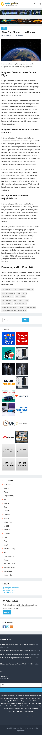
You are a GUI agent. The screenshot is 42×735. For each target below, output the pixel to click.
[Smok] (22, 375)
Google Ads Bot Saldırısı (12, 701)
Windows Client (9, 564)
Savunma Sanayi (9, 549)
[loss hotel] (21, 443)
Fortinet (6, 503)
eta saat (11, 708)
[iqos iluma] (22, 359)
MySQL (6, 526)
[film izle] (9, 359)
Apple (6, 492)
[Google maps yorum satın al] (9, 344)
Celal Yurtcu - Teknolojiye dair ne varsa (20, 728)
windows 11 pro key (28, 703)
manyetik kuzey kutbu (10, 307)
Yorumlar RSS (4, 679)
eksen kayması (20, 297)
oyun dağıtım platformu (10, 588)
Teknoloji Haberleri (36, 698)
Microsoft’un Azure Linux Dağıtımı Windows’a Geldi (16, 664)
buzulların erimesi (9, 293)
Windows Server (10, 568)
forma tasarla (11, 703)
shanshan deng (31, 307)
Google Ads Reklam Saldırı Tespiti (31, 701)
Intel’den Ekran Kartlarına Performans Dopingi (15, 650)
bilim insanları (19, 290)
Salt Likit (19, 711)
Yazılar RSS (4, 676)
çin (19, 293)
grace (27, 300)
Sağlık (6, 545)
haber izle (35, 706)
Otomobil (7, 534)
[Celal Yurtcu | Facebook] (4, 628)
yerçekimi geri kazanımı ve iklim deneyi (14, 310)
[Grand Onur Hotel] (8, 429)
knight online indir (35, 695)
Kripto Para (8, 522)
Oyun (5, 537)
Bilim (4, 28)
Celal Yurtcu (6, 35)
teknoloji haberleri (28, 711)
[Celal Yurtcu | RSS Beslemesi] (11, 628)
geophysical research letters (12, 300)
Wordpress (8, 571)
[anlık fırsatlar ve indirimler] (9, 388)
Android (6, 488)
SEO (5, 552)
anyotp (22, 698)
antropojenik (7, 290)
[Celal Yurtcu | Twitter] (7, 628)
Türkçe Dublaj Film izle (12, 706)
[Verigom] (21, 402)
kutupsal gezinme (21, 304)
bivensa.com (20, 695)
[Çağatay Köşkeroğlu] (21, 429)
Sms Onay (35, 708)
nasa (21, 307)
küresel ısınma (7, 304)
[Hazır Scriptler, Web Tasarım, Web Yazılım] (21, 23)
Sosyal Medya (9, 556)
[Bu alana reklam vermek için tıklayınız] (8, 456)
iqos (3, 701)
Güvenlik (7, 511)
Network (7, 530)
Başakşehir (4, 695)
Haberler (7, 515)
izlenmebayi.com (8, 590)
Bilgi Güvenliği (9, 496)
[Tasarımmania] (8, 443)
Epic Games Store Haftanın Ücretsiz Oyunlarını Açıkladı (17, 644)
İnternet (6, 518)
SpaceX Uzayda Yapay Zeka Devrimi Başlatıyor (15, 654)
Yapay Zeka (8, 575)
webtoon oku (19, 708)
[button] (34, 4)
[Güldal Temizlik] (21, 415)
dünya (25, 293)
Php (5, 541)
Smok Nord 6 (12, 711)
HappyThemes (21, 730)
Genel (6, 507)
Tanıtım (6, 560)
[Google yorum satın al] (22, 344)
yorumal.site (11, 695)
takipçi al (18, 703)
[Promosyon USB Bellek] (8, 415)
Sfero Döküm (28, 708)
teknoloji (3, 703)
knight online (9, 698)
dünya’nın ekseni (8, 297)
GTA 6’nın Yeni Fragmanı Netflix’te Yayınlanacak (15, 658)
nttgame (27, 695)
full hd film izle (7, 592)
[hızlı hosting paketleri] (21, 15)
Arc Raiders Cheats (25, 706)
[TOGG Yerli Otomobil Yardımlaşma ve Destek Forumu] (8, 402)
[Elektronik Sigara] (9, 375)
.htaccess (7, 484)
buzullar (30, 290)
